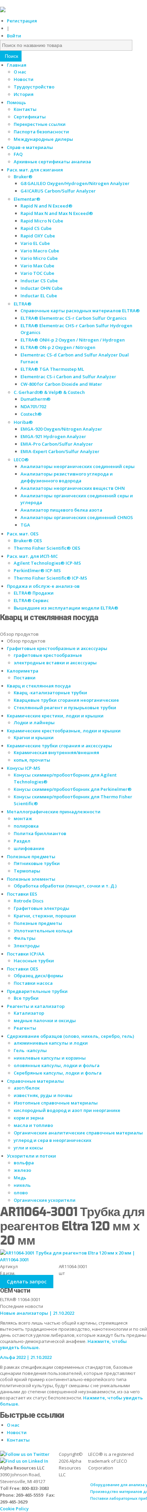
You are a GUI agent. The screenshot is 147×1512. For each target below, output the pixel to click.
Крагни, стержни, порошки (45, 916)
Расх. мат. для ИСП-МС (32, 556)
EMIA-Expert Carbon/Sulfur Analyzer (60, 451)
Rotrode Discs (28, 901)
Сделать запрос (26, 1281)
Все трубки (26, 998)
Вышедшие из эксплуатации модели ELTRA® (66, 608)
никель (22, 1185)
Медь (20, 1178)
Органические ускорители (45, 1200)
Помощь (16, 102)
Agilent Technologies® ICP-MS (47, 563)
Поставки (25, 678)
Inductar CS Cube (39, 281)
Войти (14, 36)
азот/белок (27, 1088)
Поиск (10, 56)
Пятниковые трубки (37, 863)
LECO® (21, 459)
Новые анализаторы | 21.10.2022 (37, 1313)
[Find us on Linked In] (24, 1461)
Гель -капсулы (30, 1050)
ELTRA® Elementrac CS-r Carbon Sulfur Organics (73, 318)
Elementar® (27, 199)
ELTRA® (22, 304)
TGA (25, 525)
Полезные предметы (38, 923)
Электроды (27, 946)
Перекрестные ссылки (40, 124)
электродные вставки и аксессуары (55, 663)
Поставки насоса (33, 983)
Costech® (31, 414)
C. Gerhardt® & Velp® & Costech (49, 392)
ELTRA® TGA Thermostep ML (52, 369)
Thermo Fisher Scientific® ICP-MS (50, 578)
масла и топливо (33, 1125)
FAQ (18, 154)
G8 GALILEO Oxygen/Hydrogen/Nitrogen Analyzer (75, 183)
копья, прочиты (32, 760)
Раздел (22, 841)
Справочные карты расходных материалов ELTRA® (80, 311)
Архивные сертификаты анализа (52, 162)
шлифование (29, 848)
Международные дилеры (43, 139)
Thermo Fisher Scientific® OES (47, 548)
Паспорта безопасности (41, 132)
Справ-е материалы (30, 147)
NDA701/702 (33, 406)
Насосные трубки (34, 961)
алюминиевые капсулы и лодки (51, 1043)
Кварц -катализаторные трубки (50, 692)
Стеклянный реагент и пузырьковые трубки (65, 707)
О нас (20, 72)
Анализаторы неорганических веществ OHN (73, 488)
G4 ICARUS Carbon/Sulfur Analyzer (58, 191)
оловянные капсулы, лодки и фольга (56, 1065)
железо (22, 1170)
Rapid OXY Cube (38, 236)
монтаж (23, 818)
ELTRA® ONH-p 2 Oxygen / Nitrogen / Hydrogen (73, 340)
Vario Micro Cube (39, 258)
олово (21, 1193)
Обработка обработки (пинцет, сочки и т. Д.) (65, 886)
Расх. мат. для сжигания (35, 170)
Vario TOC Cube (37, 273)
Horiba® (23, 422)
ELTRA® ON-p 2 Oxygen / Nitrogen (58, 347)
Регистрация (22, 21)
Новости (24, 79)
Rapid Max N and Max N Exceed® (57, 213)
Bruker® (23, 176)
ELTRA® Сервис (31, 600)
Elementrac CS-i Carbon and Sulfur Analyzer (68, 376)
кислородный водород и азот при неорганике (67, 1110)
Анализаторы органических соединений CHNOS (77, 517)
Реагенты (25, 1028)
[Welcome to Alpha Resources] (2, 10)
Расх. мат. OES (23, 534)
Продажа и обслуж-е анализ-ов (43, 586)
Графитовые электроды (41, 908)
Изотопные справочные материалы (56, 1103)
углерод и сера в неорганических (52, 1140)
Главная (16, 65)
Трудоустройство (34, 87)
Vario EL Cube (35, 243)
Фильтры (25, 938)
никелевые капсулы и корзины (50, 1058)
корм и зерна (29, 1118)
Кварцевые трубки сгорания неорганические (66, 700)
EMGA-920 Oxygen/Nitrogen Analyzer (61, 429)
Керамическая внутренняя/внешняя (56, 752)
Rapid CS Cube (36, 228)
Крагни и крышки (34, 737)
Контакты (25, 109)
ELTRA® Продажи (34, 593)
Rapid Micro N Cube (42, 221)
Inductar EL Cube (39, 296)
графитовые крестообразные (48, 655)
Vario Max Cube (37, 266)
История (24, 94)
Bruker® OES (28, 540)
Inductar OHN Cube (42, 288)
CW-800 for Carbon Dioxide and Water (61, 384)
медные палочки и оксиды (45, 1020)
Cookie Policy (14, 1509)
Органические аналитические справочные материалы (78, 1133)
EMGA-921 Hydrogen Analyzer (53, 436)
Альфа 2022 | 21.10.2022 (26, 1357)
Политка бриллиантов (40, 833)
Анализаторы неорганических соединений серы (78, 466)
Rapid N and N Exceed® (46, 206)
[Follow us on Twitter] (25, 1454)
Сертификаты (30, 117)
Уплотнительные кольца (43, 931)
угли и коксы (28, 1148)
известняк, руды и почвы (43, 1095)
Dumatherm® (36, 399)
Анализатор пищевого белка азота (61, 510)
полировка (26, 826)
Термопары (27, 871)
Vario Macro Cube (40, 251)
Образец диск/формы (38, 976)
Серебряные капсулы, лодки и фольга (58, 1073)
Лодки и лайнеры (34, 722)
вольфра (24, 1163)
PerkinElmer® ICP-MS (37, 570)
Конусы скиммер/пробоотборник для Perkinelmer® (73, 789)
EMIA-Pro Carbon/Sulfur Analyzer (57, 444)
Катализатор (29, 1013)
